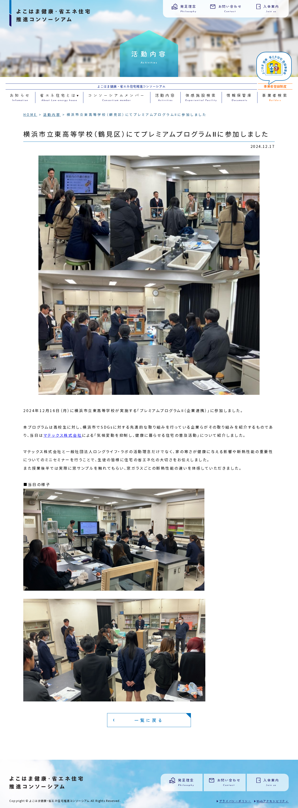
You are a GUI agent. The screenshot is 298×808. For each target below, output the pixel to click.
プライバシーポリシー (235, 801)
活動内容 (52, 114)
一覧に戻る (149, 720)
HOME (30, 114)
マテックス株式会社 (63, 435)
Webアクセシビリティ (273, 801)
